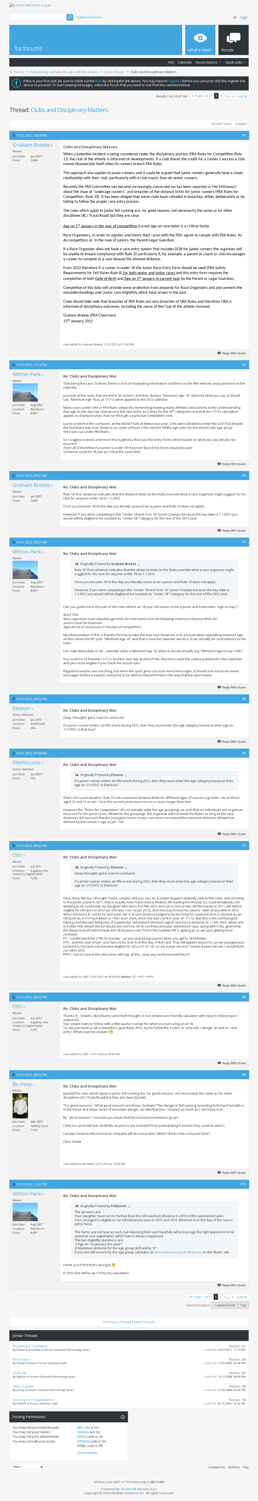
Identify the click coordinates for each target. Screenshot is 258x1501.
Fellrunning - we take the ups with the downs (64, 72)
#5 (244, 698)
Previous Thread (118, 1322)
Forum (19, 72)
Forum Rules (87, 1453)
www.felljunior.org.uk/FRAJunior (178, 1252)
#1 (244, 135)
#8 (244, 997)
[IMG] (81, 1436)
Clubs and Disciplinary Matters (69, 110)
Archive (234, 1467)
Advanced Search (89, 17)
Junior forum (114, 72)
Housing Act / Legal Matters (33, 1400)
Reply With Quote (234, 353)
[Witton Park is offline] (25, 392)
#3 (244, 475)
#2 (244, 364)
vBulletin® (128, 1489)
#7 (244, 845)
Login (244, 17)
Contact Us (217, 1467)
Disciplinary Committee (30, 1346)
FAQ (171, 62)
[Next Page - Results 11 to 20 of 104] (233, 96)
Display (240, 124)
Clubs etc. (20, 1373)
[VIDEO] (83, 1441)
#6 (244, 753)
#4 (244, 542)
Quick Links (234, 62)
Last (241, 96)
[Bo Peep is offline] (20, 1105)
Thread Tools (220, 124)
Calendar (185, 62)
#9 (244, 1074)
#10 (243, 1184)
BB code (83, 1427)
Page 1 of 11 (204, 96)
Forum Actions (206, 62)
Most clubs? (21, 1359)
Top (243, 1305)
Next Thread (143, 1322)
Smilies (83, 1432)
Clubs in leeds (23, 1386)
